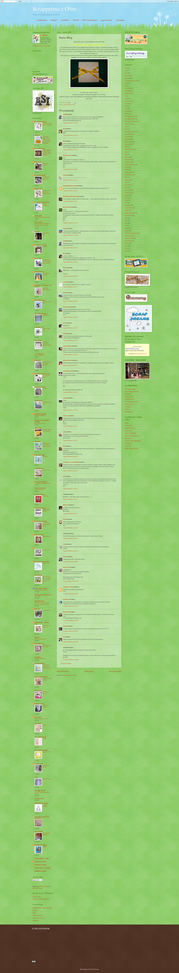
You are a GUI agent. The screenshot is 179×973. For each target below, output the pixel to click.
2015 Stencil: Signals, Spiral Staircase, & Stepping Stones (42, 603)
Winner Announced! (46, 204)
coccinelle (65, 282)
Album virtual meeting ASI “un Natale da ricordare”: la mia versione (42, 225)
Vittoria (127, 251)
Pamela (65, 228)
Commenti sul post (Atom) (69, 675)
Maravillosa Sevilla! (46, 164)
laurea (126, 152)
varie (73, 104)
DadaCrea (66, 416)
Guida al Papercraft (40, 488)
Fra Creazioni (38, 222)
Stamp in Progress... (40, 494)
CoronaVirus (128, 101)
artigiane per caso (39, 704)
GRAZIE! (45, 246)
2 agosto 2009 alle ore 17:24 (70, 223)
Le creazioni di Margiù (41, 521)
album (126, 68)
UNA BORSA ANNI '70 (46, 274)
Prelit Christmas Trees (40, 639)
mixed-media (128, 162)
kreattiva (37, 135)
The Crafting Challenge (131, 233)
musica (127, 167)
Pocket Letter (128, 192)
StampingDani (128, 412)
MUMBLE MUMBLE (41, 845)
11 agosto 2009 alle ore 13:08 (70, 581)
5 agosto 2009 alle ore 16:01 (70, 440)
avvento (45, 388)
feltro (126, 126)
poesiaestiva (66, 599)
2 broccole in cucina (38, 915)
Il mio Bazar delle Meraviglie (71, 196)
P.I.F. (126, 177)
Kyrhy (65, 323)
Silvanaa (65, 175)
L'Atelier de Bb (39, 764)
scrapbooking (42, 20)
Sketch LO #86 (46, 752)
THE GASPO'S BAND (41, 677)
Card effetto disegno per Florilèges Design (47, 343)
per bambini (128, 190)
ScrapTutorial (128, 215)
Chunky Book (128, 93)
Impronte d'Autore (130, 399)
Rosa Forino (66, 612)
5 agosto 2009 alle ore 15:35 (70, 426)
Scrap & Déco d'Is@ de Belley (43, 868)
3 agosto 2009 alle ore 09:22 (70, 301)
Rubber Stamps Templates (131, 448)
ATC (126, 73)
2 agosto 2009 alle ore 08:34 (70, 169)
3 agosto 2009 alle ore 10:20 (70, 317)
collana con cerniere (46, 706)
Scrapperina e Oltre (54, 8)
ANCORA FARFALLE (40, 658)
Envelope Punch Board (131, 121)
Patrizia (65, 293)
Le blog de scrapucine (41, 865)
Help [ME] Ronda (40, 601)
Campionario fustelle (46, 766)
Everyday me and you (47, 302)
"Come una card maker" (47, 626)
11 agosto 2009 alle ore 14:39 (70, 594)
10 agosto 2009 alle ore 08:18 (70, 561)
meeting (127, 157)
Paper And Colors (129, 404)
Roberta (65, 268)
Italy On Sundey (129, 149)
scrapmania (38, 657)
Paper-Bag (127, 185)
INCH (126, 147)
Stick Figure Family (43, 886)
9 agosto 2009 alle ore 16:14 (70, 551)
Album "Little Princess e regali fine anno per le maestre (47, 579)
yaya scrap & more (40, 148)
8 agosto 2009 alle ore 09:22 (70, 538)
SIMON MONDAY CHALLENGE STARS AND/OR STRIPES (47, 152)
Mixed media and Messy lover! (43, 595)
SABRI (65, 114)
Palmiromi (38, 441)
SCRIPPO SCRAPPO (41, 414)
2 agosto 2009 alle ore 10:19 (70, 190)
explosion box (128, 124)
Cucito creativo (129, 425)
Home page (89, 671)
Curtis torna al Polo (46, 233)
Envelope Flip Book (130, 119)
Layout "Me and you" (40, 355)
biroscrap (37, 609)
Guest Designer (129, 134)
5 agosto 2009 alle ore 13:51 (70, 410)
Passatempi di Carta (40, 508)
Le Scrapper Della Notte (131, 402)
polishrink (127, 195)
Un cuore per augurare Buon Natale (46, 524)
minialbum (65, 20)
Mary (126, 154)
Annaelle (37, 231)
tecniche (127, 230)
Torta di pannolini (129, 238)
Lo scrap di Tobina (40, 663)
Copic (126, 98)
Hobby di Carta (129, 396)
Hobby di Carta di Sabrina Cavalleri (42, 421)
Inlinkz (127, 423)
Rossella (37, 637)
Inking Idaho (38, 216)
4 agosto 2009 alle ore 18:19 (70, 392)
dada (64, 129)
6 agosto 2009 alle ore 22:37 (70, 513)
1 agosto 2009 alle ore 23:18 (70, 149)
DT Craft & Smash (90, 20)
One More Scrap (129, 175)
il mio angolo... (39, 162)
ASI (126, 70)
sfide (126, 220)
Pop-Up (127, 197)
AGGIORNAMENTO (40, 415)
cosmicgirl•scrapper (40, 300)
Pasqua (127, 187)
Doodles (127, 114)
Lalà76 (65, 334)
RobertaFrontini (67, 360)
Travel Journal (128, 241)
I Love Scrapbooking (40, 122)
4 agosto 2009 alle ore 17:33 (70, 365)
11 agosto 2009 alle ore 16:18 (70, 620)
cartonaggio (120, 20)
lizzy (64, 446)
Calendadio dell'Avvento (131, 81)
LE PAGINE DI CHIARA (41, 803)
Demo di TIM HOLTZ (130, 433)
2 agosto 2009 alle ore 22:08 (70, 262)
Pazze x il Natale (39, 535)
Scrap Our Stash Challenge (42, 202)
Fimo (126, 129)
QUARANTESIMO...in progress (47, 430)
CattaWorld (36, 920)
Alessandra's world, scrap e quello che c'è (42, 817)
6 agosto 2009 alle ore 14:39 (70, 488)
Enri (64, 476)
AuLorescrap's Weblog (41, 588)
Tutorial (76, 20)
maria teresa (66, 567)
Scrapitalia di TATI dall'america (41, 899)
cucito (126, 108)
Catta (64, 544)
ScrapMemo (38, 723)
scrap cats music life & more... (43, 374)
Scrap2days (128, 205)
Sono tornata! (46, 315)
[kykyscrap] (38, 690)
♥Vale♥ (65, 519)
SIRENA (45, 846)
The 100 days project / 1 (46, 376)
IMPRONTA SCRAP (40, 871)
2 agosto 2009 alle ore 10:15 (70, 180)
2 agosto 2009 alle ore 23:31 (70, 287)
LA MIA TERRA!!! (45, 805)
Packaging (127, 180)
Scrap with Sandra (40, 455)
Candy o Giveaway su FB (41, 718)
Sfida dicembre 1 (47, 536)
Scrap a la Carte (37, 896)
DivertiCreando (67, 155)
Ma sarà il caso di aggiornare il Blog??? (42, 793)
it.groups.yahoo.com (141, 354)
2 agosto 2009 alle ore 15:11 (70, 201)
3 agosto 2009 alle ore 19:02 (70, 354)
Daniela (65, 626)
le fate (36, 777)
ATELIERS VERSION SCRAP (42, 483)
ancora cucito (128, 430)
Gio (64, 637)
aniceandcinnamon (68, 371)
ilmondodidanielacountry (70, 186)
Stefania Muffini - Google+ (42, 858)
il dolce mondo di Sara (38, 918)
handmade (127, 139)
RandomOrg (128, 438)
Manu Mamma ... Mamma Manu (42, 623)
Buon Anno (37, 596)
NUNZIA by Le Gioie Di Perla (71, 462)
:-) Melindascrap (39, 468)
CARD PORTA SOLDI (46, 510)
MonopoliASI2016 (130, 164)
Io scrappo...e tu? (39, 327)
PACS (126, 182)
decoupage (127, 111)
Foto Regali (128, 394)
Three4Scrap (128, 236)
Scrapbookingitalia (40, 175)
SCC (126, 203)
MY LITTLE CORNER (41, 750)
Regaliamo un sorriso (40, 423)
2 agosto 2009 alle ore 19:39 (70, 235)
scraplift (127, 210)
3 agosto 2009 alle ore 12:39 (70, 328)
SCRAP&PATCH (39, 272)
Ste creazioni (38, 340)
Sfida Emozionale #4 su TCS (47, 646)
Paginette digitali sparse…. (41, 590)
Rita (64, 141)
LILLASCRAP (39, 832)
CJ (125, 96)
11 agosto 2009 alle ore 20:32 (70, 631)
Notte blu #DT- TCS (46, 329)
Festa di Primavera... (40, 489)
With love (45, 456)
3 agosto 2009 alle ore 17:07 (70, 340)
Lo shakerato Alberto (40, 862)
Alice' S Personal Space (41, 314)
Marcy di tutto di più (40, 737)
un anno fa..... (46, 496)
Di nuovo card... (47, 470)
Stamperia (127, 409)
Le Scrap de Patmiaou (41, 482)
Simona (65, 556)
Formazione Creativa (130, 131)
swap (126, 223)
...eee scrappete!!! (39, 354)
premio (127, 200)
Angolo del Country (40, 387)
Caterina (35, 910)
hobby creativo (129, 142)
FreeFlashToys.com (38, 888)
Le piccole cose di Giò (40, 245)
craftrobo (127, 103)
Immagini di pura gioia (47, 402)
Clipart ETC (128, 446)
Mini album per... (47, 779)
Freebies (45, 725)
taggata (127, 228)
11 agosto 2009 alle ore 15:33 (70, 606)
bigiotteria (127, 75)
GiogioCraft (38, 189)
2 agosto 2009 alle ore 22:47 (70, 276)
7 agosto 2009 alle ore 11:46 (70, 528)
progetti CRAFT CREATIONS (133, 441)
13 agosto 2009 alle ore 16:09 (70, 659)
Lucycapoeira (66, 307)
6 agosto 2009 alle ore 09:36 (70, 471)
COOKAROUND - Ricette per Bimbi (42, 908)
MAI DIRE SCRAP (40, 791)
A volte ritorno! (47, 610)
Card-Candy (128, 88)
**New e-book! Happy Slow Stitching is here (47, 191)
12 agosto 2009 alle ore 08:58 (70, 642)
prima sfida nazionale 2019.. (47, 289)
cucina (126, 106)
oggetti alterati (106, 20)
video (126, 248)
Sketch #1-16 (46, 563)
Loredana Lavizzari (68, 587)
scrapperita (38, 360)
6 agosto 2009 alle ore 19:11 (70, 499)
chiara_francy (38, 428)
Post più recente (63, 671)
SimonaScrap (38, 400)
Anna (64, 432)
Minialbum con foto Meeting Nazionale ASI (47, 444)
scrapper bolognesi (130, 213)
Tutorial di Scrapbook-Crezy (132, 436)
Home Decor (128, 144)
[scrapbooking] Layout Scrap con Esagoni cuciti (47, 261)
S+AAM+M (38, 717)
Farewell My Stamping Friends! (42, 217)
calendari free (128, 443)
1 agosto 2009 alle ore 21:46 (70, 135)
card (126, 86)
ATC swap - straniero (130, 389)
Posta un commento (66, 663)
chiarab (65, 398)
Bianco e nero (46, 549)
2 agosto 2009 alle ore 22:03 (70, 248)
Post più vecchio (115, 671)
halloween (127, 136)
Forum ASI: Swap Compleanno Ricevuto (47, 363)
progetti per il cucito (130, 428)
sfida (126, 218)
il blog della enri (39, 644)
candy (65, 104)
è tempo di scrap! (39, 798)
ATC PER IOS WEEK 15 (46, 834)
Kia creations (38, 575)
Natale (126, 169)
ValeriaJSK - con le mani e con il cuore (43, 286)
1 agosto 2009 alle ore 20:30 (70, 123)
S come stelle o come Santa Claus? (46, 178)
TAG (126, 225)
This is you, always (45, 692)
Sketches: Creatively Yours (42, 562)
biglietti (54, 20)
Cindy (34, 913)
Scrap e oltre (38, 258)
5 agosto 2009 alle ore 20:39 (70, 456)
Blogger (97, 969)
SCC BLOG (128, 407)
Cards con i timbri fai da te (47, 679)
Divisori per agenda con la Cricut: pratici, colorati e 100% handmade (47, 140)
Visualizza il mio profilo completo (41, 46)
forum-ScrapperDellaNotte (132, 391)
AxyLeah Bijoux (67, 346)
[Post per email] (75, 102)
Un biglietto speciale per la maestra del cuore (47, 666)
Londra (44, 738)
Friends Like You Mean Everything (47, 124)
